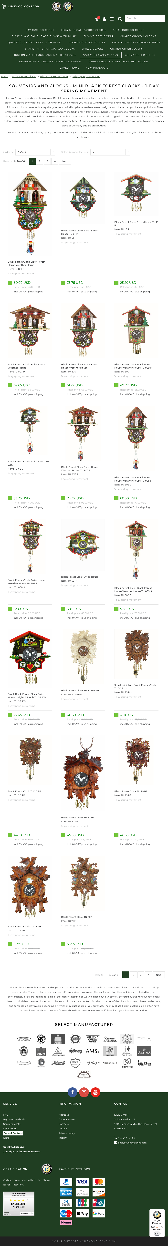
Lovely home (69, 67)
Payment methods (14, 1119)
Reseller (63, 1128)
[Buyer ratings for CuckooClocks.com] (18, 1205)
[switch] (157, 1234)
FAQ (5, 1114)
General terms (67, 1119)
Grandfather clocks (126, 48)
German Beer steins (140, 54)
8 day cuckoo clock (128, 30)
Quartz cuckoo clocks (138, 36)
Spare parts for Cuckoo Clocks (50, 48)
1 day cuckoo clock (39, 30)
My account (10, 1128)
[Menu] (163, 1211)
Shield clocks (93, 48)
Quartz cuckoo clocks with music (35, 42)
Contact (121, 1103)
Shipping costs (11, 1123)
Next (65, 161)
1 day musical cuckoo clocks (83, 30)
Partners (64, 1123)
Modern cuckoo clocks (87, 42)
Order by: (8, 152)
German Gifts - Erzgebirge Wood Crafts (50, 61)
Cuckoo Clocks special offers (136, 42)
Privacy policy (67, 1133)
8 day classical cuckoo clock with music (44, 36)
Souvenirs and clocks (100, 55)
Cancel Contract (13, 1133)
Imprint (63, 1137)
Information (70, 1103)
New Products (97, 67)
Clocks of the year (99, 36)
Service (10, 1103)
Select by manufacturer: (75, 152)
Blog (6, 1137)
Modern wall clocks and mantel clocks (44, 54)
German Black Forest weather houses (119, 61)
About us (64, 1114)
